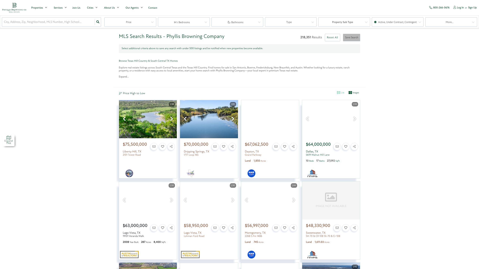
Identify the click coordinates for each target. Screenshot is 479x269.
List (342, 93)
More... (449, 22)
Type (289, 22)
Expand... (124, 76)
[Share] (171, 146)
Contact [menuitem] (152, 8)
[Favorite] (162, 146)
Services (58, 8)
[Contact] (154, 146)
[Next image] (171, 119)
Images (355, 93)
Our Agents (132, 8)
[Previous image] (124, 119)
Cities (90, 8)
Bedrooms (184, 22)
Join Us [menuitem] (76, 8)
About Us (109, 8)
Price (128, 22)
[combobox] (4, 22)
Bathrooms (237, 22)
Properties (37, 8)
